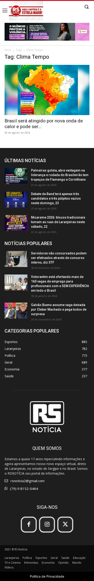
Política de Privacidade (47, 576)
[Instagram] (47, 525)
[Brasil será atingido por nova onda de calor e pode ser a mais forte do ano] (47, 90)
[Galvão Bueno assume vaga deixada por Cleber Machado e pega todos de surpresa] (16, 311)
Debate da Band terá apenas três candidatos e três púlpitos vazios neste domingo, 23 (56, 198)
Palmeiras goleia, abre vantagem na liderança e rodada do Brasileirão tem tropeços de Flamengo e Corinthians (60, 175)
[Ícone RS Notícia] (26, 11)
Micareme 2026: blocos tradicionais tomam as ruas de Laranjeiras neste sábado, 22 (58, 222)
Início (8, 50)
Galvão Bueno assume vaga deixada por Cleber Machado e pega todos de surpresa (58, 309)
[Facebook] (29, 525)
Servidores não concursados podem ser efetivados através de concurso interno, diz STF (59, 257)
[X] (65, 525)
